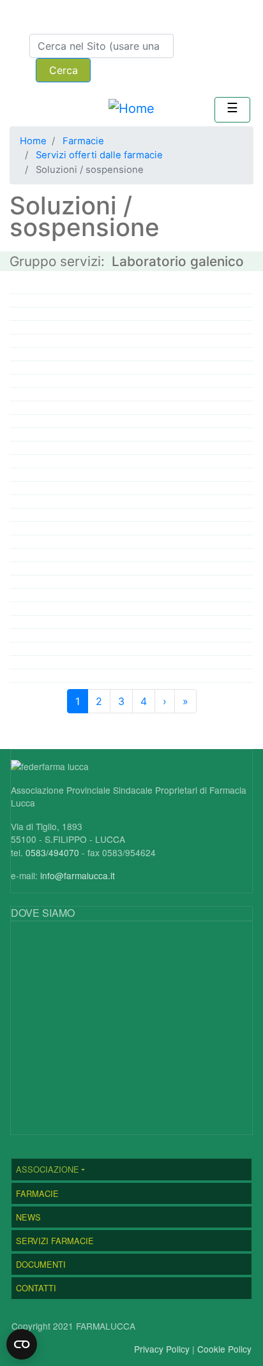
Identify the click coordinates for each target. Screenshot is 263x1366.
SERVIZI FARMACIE (55, 1241)
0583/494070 (52, 852)
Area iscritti (58, 17)
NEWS (28, 1217)
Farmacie (83, 141)
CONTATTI (36, 1288)
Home (33, 141)
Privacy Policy (162, 1348)
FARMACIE (37, 1193)
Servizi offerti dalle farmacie (99, 155)
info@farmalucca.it (77, 875)
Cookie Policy (224, 1348)
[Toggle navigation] (232, 109)
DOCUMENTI (41, 1264)
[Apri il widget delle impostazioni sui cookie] (21, 1344)
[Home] (131, 108)
